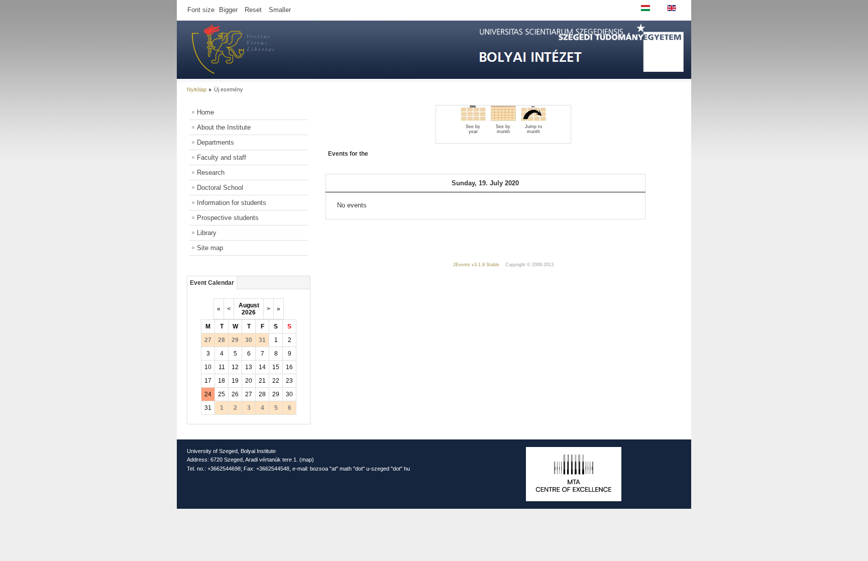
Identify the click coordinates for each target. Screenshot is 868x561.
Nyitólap (196, 89)
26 (235, 394)
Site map (210, 248)
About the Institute (224, 127)
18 (221, 380)
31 (207, 407)
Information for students (231, 202)
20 (248, 380)
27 (248, 394)
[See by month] (503, 119)
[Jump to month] (533, 119)
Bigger (228, 10)
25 (221, 394)
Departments (215, 142)
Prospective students (228, 217)
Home (205, 112)
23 (289, 380)
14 (262, 367)
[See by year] (473, 119)
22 (275, 380)
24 (207, 394)
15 (275, 367)
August (249, 305)
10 (207, 367)
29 (275, 394)
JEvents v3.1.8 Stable (476, 264)
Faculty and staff (221, 157)
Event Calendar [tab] (212, 283)
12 (235, 367)
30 (289, 394)
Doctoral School (220, 187)
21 (262, 380)
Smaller (280, 10)
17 (207, 380)
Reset (253, 10)
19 (235, 380)
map (306, 460)
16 (289, 367)
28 (262, 394)
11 (222, 367)
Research (211, 172)
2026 (249, 312)
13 (248, 367)
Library (206, 233)
